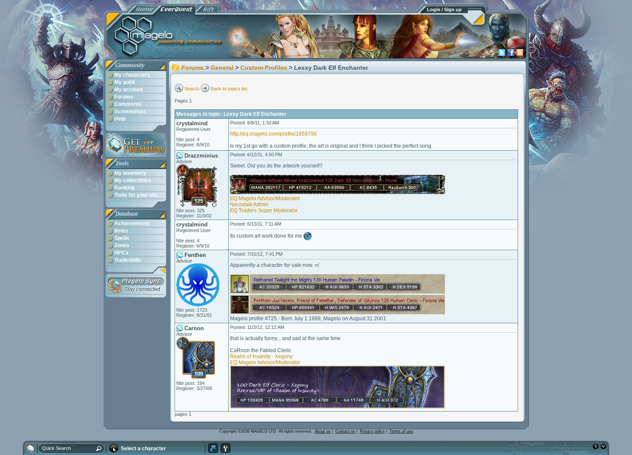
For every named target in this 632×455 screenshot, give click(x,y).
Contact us (345, 431)
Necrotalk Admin (249, 204)
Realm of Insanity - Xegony (261, 356)
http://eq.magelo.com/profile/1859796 (273, 134)
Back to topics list (229, 88)
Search (191, 88)
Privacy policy (372, 431)
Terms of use (401, 431)
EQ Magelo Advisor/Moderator (265, 198)
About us (323, 431)
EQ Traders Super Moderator (264, 210)
